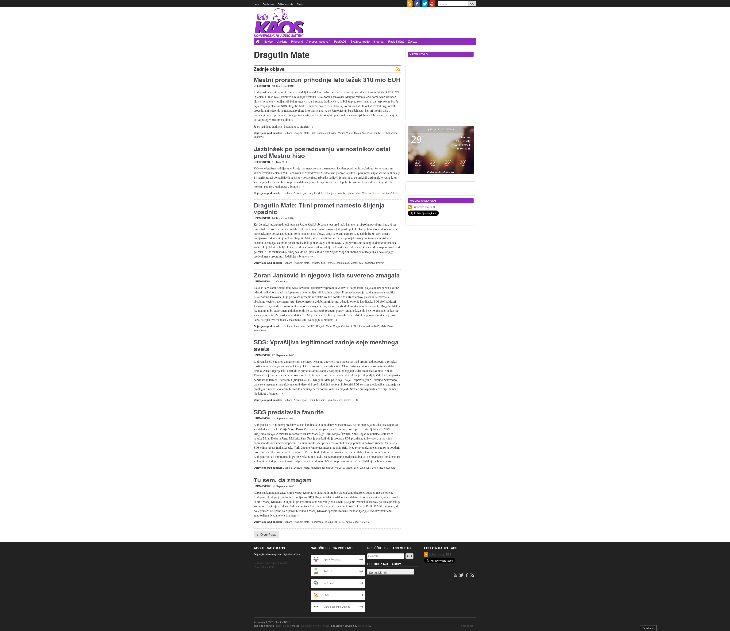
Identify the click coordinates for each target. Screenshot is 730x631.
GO (472, 3)
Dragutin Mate (301, 133)
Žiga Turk (365, 467)
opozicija (370, 263)
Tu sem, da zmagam (283, 479)
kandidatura (317, 522)
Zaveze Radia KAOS (264, 567)
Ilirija (327, 193)
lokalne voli (331, 522)
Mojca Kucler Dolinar (365, 133)
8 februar (378, 41)
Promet (380, 263)
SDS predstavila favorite (289, 412)
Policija (385, 193)
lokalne (347, 400)
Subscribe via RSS (424, 207)
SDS (387, 133)
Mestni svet (357, 263)
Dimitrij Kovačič (316, 400)
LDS (353, 326)
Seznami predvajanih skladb (270, 563)
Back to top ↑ (468, 625)
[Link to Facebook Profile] (417, 4)
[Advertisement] (407, 27)
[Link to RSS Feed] (410, 4)
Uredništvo (262, 86)
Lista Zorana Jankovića (323, 133)
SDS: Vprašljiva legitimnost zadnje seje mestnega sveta (326, 345)
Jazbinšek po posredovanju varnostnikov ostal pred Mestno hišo (322, 152)
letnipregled (342, 263)
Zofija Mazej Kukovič (383, 467)
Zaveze (412, 41)
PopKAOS (340, 41)
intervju (331, 263)
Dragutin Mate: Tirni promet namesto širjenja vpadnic (319, 208)
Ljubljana (281, 41)
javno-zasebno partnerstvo (345, 193)
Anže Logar (300, 193)
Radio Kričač (396, 41)
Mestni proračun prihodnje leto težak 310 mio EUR (327, 79)
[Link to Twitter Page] (425, 4)
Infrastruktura (318, 263)
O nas (300, 4)
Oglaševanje (268, 4)
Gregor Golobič (341, 326)
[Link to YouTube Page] (432, 4)
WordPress (364, 625)
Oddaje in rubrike (286, 4)
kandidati (316, 467)
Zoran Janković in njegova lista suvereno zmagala (327, 275)
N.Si (380, 133)
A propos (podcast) (318, 41)
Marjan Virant (345, 133)
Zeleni (393, 193)
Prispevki (297, 41)
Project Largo (282, 625)
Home (256, 4)
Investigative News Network (315, 625)
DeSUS (310, 326)
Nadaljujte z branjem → (298, 126)
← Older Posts (266, 534)
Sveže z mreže (360, 41)
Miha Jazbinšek (370, 193)
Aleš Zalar (299, 326)
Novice (268, 41)
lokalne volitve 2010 (368, 326)
